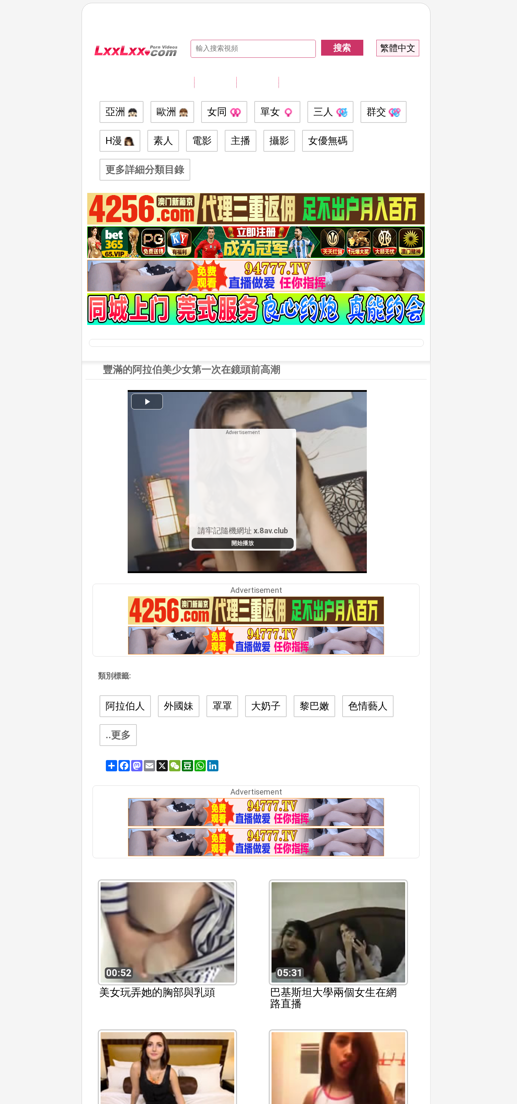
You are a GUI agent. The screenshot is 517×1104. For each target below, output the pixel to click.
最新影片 (257, 82)
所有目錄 (215, 82)
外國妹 (178, 706)
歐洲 (168, 112)
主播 (240, 140)
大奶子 (266, 706)
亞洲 (117, 112)
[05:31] (338, 931)
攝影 (279, 140)
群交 (377, 112)
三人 (324, 112)
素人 (163, 140)
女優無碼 (327, 140)
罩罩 (222, 706)
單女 (271, 112)
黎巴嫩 (314, 706)
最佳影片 (299, 82)
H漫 (115, 140)
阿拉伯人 (125, 706)
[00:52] (167, 931)
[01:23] (338, 1081)
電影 (202, 140)
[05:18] (167, 1081)
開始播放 (242, 543)
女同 (218, 112)
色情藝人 (368, 706)
